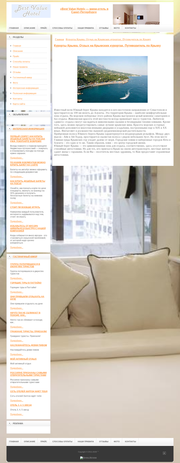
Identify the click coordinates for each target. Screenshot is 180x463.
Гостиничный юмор (22, 77)
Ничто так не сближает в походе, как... (25, 314)
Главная (17, 46)
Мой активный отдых (23, 359)
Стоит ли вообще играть (25, 207)
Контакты (17, 98)
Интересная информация (26, 88)
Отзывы (17, 72)
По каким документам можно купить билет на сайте (28, 163)
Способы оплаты (21, 61)
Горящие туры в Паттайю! (25, 283)
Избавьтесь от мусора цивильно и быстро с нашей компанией (28, 228)
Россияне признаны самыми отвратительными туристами (28, 374)
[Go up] (164, 454)
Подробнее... (16, 158)
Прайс (16, 56)
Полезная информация (24, 93)
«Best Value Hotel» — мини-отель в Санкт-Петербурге (84, 10)
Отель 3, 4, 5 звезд (21, 405)
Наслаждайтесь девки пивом (28, 345)
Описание (18, 51)
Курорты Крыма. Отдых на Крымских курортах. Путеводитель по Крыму (107, 45)
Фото (15, 83)
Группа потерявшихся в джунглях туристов (25, 265)
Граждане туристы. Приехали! (28, 331)
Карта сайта (19, 104)
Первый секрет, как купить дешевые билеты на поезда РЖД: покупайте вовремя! (27, 139)
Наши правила (20, 67)
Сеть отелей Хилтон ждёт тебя (28, 391)
